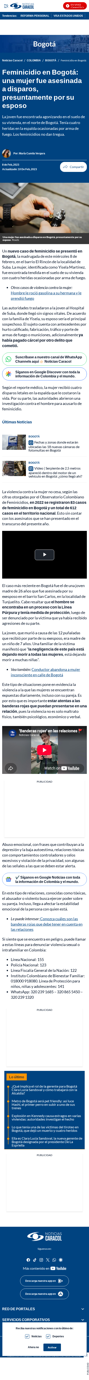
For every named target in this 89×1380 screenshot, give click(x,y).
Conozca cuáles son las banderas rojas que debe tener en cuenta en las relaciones (47, 924)
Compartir (73, 167)
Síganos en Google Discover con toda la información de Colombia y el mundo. (47, 374)
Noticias (37, 1336)
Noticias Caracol (12, 60)
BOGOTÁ (50, 60)
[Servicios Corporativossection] (83, 1320)
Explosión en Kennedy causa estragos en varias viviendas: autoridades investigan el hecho (46, 1117)
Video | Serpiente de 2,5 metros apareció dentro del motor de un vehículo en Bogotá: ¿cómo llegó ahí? (55, 472)
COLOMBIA (34, 60)
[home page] (44, 1236)
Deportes (58, 1336)
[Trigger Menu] (6, 5)
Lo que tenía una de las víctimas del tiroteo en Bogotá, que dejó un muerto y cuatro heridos (45, 1128)
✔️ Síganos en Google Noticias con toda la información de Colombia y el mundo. (47, 879)
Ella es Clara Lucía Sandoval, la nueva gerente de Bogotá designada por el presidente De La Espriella (47, 1141)
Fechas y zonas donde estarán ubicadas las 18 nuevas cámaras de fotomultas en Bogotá (54, 446)
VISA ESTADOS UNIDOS (68, 15)
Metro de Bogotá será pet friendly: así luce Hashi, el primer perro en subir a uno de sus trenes (43, 1104)
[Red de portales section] (83, 1309)
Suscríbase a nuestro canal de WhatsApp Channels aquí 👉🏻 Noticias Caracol (48, 359)
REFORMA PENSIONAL (35, 15)
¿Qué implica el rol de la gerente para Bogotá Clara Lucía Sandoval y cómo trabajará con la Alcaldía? (44, 1089)
